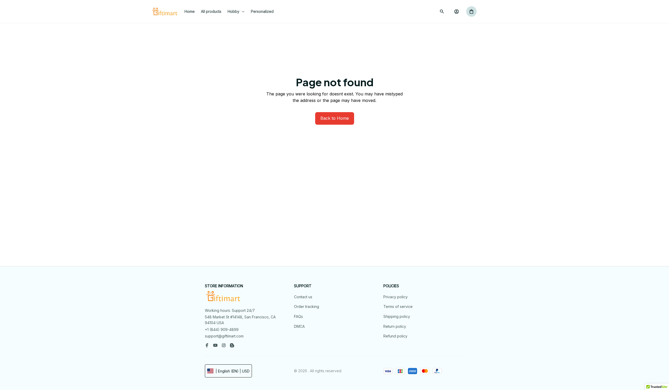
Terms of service (398, 306)
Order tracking (306, 306)
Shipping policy (396, 316)
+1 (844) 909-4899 (222, 329)
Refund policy (395, 336)
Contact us (303, 297)
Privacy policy (395, 297)
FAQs (298, 316)
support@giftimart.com (224, 336)
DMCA (299, 326)
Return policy (394, 326)
